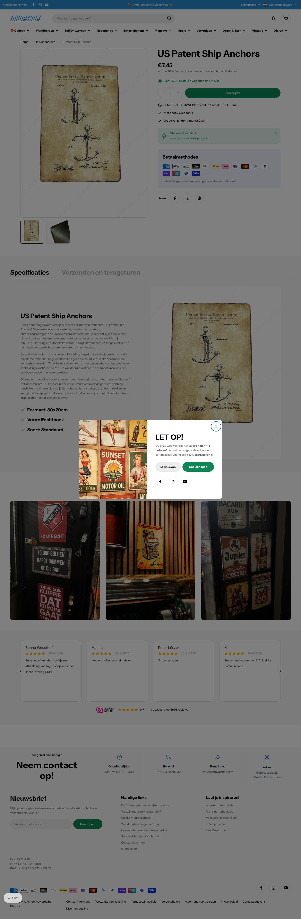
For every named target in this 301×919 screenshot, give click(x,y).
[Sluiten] (216, 426)
